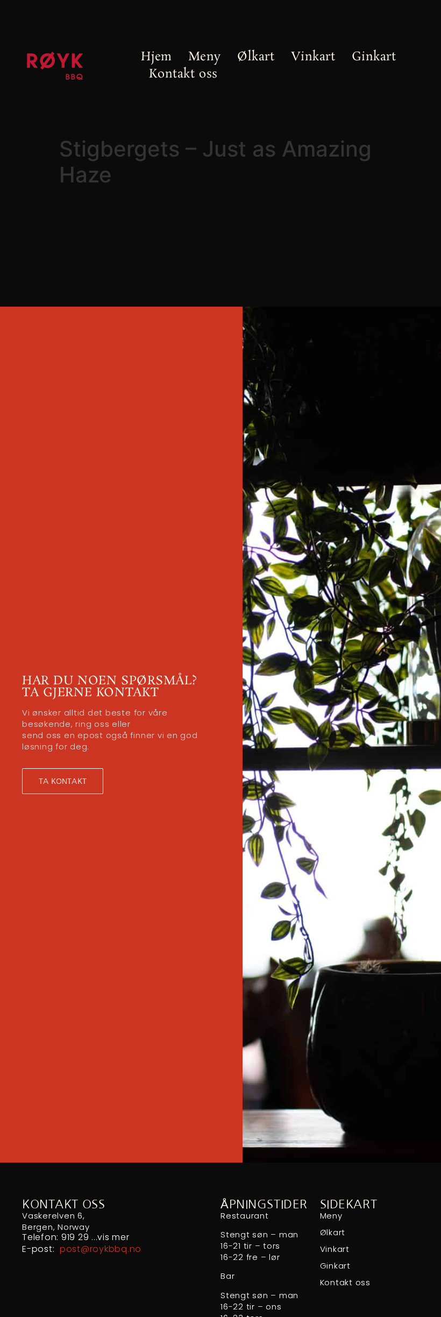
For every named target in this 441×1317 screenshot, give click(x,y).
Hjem (156, 56)
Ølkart (255, 56)
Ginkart (374, 56)
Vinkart (313, 56)
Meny (204, 56)
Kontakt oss (183, 74)
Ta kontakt (63, 781)
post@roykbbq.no (100, 1249)
